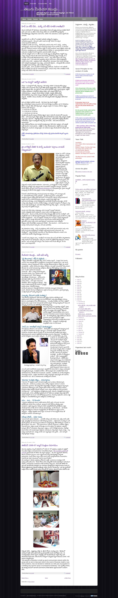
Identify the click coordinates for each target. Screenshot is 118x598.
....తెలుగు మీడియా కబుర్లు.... (40, 9)
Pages (41, 19)
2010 (78, 341)
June (79, 325)
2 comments (68, 139)
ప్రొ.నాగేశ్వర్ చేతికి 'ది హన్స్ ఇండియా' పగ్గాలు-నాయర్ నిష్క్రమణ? (43, 148)
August (80, 321)
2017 (78, 294)
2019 (78, 290)
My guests (77, 254)
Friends (29, 19)
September (80, 319)
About (24, 19)
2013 (78, 336)
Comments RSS (42, 3)
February (80, 332)
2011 (78, 339)
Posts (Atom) (31, 581)
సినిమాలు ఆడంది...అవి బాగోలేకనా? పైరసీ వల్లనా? (85, 189)
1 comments (68, 247)
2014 (78, 300)
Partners (35, 19)
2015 (78, 298)
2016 (78, 296)
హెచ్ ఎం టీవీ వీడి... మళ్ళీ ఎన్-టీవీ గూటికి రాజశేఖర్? (43, 26)
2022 (78, 285)
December (80, 301)
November (80, 303)
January (80, 334)
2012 (78, 337)
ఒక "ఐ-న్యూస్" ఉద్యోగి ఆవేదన (34, 82)
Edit (50, 3)
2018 (78, 292)
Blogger (82, 596)
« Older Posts (67, 578)
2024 (78, 283)
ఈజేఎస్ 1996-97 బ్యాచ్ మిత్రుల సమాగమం (40, 445)
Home (26, 3)
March (79, 330)
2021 (78, 287)
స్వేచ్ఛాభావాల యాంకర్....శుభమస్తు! (83, 211)
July (79, 323)
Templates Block (62, 595)
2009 (78, 343)
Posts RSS (33, 3)
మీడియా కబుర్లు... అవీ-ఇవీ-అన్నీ (35, 255)
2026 (78, 279)
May (79, 326)
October (80, 317)
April (79, 328)
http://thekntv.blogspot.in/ (43, 188)
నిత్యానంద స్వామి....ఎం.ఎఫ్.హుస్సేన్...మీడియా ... (88, 222)
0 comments (68, 74)
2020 (78, 289)
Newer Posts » (25, 578)
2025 (78, 281)
